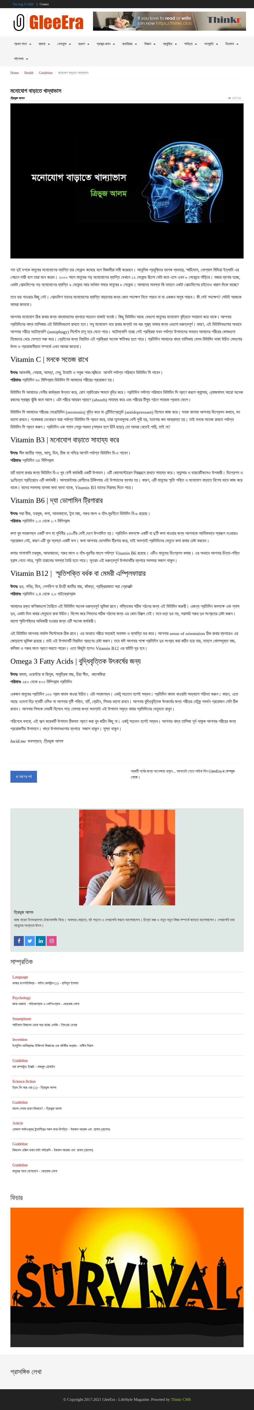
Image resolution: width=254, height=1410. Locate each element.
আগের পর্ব (25, 777)
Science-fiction (24, 1081)
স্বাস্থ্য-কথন (103, 44)
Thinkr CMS (181, 1399)
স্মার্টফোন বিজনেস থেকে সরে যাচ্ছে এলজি (35, 1025)
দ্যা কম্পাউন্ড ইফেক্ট (23, 1067)
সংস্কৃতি (209, 44)
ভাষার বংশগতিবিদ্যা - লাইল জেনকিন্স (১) (35, 983)
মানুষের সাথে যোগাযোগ (25, 1171)
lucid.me (18, 741)
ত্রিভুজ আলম (17, 98)
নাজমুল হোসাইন (46, 1067)
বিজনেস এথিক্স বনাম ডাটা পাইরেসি (31, 1150)
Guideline (46, 73)
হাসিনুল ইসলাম (70, 983)
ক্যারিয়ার (127, 44)
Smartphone (21, 1019)
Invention (19, 1039)
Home (14, 73)
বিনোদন (229, 44)
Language (20, 977)
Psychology (21, 998)
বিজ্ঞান (147, 44)
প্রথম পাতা (20, 44)
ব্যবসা (42, 44)
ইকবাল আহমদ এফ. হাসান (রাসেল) (90, 1129)
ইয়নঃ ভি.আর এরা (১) (24, 1087)
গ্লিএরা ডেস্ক (69, 1025)
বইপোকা (19, 59)
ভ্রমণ (81, 44)
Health (28, 73)
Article (17, 1123)
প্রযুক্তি (167, 44)
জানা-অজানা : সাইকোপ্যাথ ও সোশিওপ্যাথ (36, 1004)
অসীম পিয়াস (86, 1046)
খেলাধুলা (61, 44)
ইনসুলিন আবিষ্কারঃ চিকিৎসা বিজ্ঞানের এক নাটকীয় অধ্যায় (44, 1046)
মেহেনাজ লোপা (71, 1004)
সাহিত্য (188, 44)
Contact (44, 4)
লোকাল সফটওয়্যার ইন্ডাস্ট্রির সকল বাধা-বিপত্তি (39, 1129)
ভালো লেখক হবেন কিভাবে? (27, 1108)
